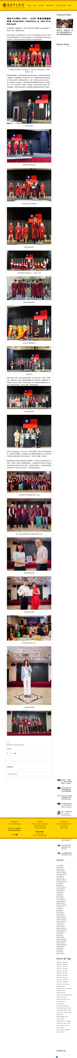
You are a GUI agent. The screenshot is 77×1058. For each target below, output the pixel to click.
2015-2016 (65, 971)
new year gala (59, 1023)
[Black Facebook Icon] (13, 835)
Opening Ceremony (60, 1001)
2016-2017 (58, 973)
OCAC (68, 999)
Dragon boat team (68, 995)
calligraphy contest (60, 1021)
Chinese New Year (60, 988)
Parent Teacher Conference (62, 1005)
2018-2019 (59, 975)
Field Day (58, 997)
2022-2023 (59, 979)
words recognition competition (63, 1029)
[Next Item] (70, 23)
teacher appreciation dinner (62, 1025)
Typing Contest (59, 1014)
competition (68, 1021)
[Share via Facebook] (7, 753)
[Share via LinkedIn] (15, 753)
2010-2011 (59, 966)
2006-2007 (59, 962)
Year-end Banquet (60, 1018)
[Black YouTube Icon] (17, 835)
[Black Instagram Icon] (15, 835)
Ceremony (9, 748)
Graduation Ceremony (19, 745)
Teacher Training (67, 1012)
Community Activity (60, 990)
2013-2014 (65, 968)
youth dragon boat (60, 1031)
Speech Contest (67, 1010)
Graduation (63, 997)
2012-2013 (59, 968)
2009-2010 (65, 964)
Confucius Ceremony (61, 992)
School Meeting (59, 1010)
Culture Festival (59, 995)
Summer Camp (59, 1012)
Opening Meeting (60, 1003)
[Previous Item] (59, 23)
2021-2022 (10, 745)
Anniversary (59, 984)
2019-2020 (65, 975)
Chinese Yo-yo (68, 988)
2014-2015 (59, 971)
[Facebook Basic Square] (57, 1057)
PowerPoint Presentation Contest (63, 1008)
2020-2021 (59, 977)
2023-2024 (65, 979)
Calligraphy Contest (60, 986)
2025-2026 (65, 981)
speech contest (66, 1023)
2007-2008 (65, 962)
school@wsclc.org (16, 823)
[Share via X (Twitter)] (11, 753)
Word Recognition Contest (62, 1016)
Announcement (66, 984)
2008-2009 (59, 964)
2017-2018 (64, 973)
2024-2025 (59, 981)
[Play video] (29, 723)
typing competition (60, 1027)
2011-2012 (65, 966)
